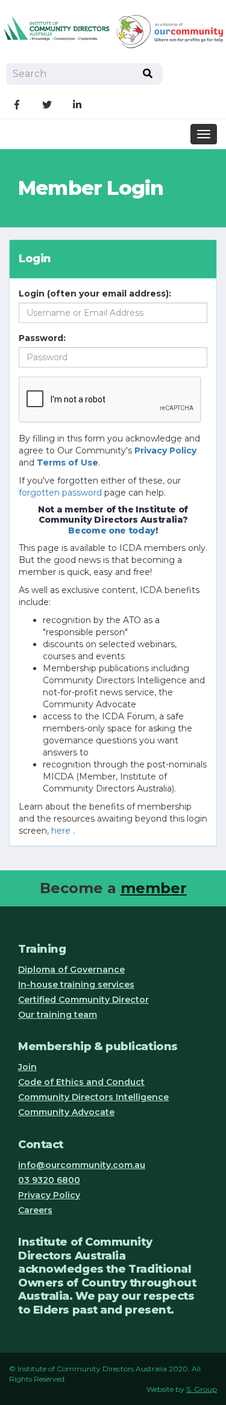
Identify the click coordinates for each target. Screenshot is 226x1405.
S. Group (201, 1389)
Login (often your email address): (95, 293)
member (154, 888)
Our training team (57, 1014)
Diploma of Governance (71, 969)
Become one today (111, 530)
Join (27, 1067)
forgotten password (60, 492)
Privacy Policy (49, 1195)
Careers (35, 1210)
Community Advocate (66, 1112)
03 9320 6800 (49, 1180)
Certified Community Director (83, 999)
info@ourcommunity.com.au (81, 1165)
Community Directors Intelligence (93, 1097)
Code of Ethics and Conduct (81, 1082)
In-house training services (76, 984)
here (61, 830)
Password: (42, 338)
